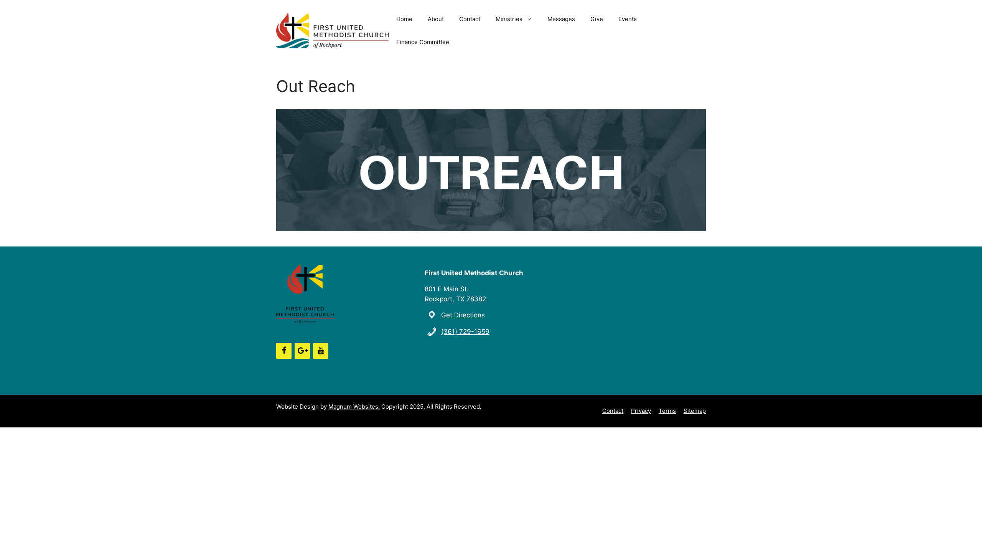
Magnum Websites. (354, 406)
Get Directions (463, 315)
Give (596, 19)
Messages (561, 19)
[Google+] (302, 351)
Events (627, 19)
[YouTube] (320, 351)
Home (404, 19)
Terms (667, 410)
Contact (469, 19)
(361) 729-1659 (465, 331)
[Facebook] (284, 351)
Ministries (509, 19)
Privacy (641, 410)
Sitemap (695, 410)
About (436, 19)
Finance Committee (422, 42)
